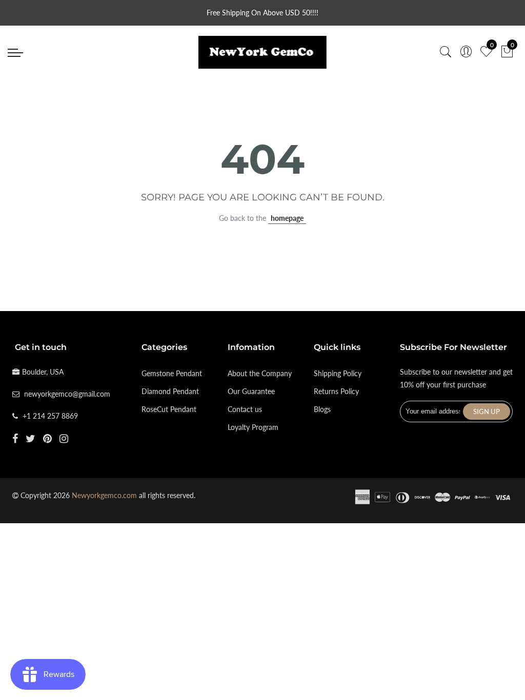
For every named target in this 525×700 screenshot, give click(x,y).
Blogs (322, 409)
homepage (287, 218)
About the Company (260, 373)
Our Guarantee (251, 391)
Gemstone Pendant (172, 373)
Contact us (245, 409)
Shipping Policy (337, 373)
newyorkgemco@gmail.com (67, 393)
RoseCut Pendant (169, 409)
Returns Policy (336, 391)
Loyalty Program (253, 427)
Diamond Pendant (170, 391)
